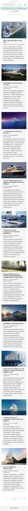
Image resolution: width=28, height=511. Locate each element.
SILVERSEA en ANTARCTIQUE (13, 323)
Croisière (5, 44)
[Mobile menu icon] (25, 4)
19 (14, 500)
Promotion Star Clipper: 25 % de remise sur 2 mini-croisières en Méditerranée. (13, 370)
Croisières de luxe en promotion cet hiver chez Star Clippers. (13, 419)
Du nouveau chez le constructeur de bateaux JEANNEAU (11, 231)
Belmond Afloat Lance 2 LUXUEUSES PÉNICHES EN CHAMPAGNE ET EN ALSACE (13, 275)
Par (12, 44)
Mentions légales (14, 508)
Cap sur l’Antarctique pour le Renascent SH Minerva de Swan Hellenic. (13, 182)
